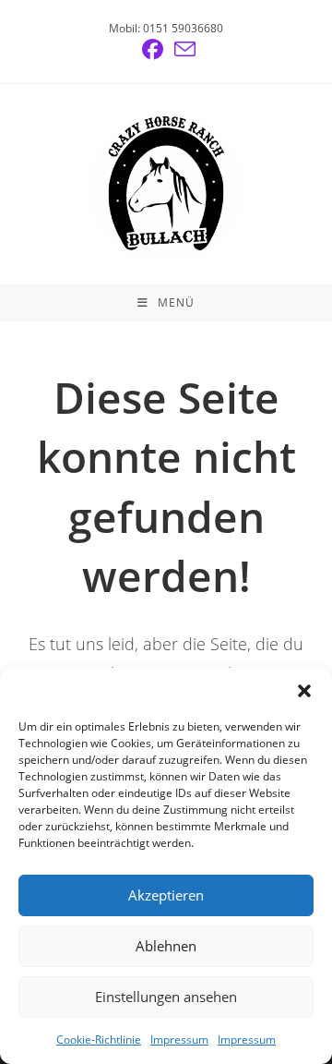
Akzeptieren (166, 895)
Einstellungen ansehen (166, 996)
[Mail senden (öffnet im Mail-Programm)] (182, 49)
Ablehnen (166, 946)
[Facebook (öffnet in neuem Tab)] (152, 49)
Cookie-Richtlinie (98, 1039)
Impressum (179, 1039)
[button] (304, 691)
